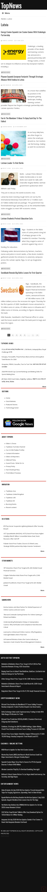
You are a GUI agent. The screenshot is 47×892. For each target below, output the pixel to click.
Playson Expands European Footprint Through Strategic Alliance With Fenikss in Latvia (22, 78)
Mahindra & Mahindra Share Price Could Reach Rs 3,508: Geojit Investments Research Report (21, 684)
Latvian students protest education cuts (17, 218)
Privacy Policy (10, 466)
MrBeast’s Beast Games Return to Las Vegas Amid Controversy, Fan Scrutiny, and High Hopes (23, 775)
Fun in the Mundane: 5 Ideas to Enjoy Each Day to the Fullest (21, 120)
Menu (7, 13)
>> (37, 335)
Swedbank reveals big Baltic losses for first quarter (21, 272)
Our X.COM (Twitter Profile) (15, 450)
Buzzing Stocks (11, 504)
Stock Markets (11, 401)
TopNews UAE (11, 498)
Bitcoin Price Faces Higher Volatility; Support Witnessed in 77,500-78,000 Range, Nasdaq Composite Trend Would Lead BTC (23, 735)
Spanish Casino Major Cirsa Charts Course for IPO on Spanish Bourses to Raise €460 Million (21, 763)
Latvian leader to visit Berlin (12, 162)
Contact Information (13, 453)
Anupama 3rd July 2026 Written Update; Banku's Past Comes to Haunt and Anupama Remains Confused (21, 820)
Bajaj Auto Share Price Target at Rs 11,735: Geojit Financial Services (23, 691)
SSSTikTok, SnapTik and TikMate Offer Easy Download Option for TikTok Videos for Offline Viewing (22, 813)
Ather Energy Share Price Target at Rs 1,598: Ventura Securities (22, 679)
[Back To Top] (44, 889)
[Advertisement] (23, 862)
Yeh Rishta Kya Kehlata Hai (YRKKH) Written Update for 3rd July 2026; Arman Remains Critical (21, 806)
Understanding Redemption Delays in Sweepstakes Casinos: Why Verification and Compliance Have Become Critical (23, 624)
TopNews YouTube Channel (15, 447)
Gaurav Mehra (7, 126)
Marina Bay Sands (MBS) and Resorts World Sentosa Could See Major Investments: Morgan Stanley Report (21, 755)
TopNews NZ (10, 501)
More (44, 387)
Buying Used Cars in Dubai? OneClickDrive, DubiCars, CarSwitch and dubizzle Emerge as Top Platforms (23, 672)
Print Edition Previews (13, 473)
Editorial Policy (11, 460)
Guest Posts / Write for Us (15, 463)
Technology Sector (12, 408)
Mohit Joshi (7, 168)
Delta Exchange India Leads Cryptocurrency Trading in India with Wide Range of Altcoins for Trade (22, 713)
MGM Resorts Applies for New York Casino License (17, 749)
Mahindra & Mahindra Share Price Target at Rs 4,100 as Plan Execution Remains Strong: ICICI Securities (21, 665)
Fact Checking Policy (13, 470)
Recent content (11, 507)
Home (3, 19)
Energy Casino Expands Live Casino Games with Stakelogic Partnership (23, 34)
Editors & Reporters (13, 457)
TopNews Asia (11, 491)
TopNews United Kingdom (15, 494)
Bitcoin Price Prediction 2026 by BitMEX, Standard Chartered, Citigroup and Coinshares (21, 720)
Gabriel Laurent (8, 40)
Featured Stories (11, 405)
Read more (6, 72)
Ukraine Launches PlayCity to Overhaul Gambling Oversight (20, 769)
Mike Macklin (7, 85)
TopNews (11, 5)
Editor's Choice (11, 443)
